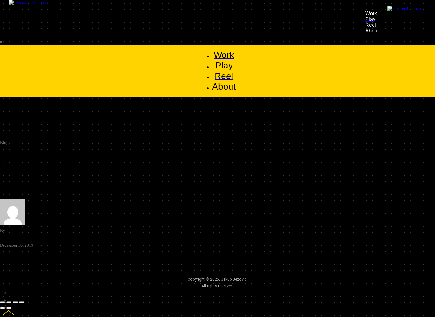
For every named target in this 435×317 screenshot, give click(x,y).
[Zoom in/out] (21, 302)
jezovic (12, 230)
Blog (4, 142)
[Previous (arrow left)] (2, 308)
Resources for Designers (61, 165)
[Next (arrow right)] (8, 308)
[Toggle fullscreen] (15, 302)
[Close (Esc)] (2, 302)
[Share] (8, 302)
